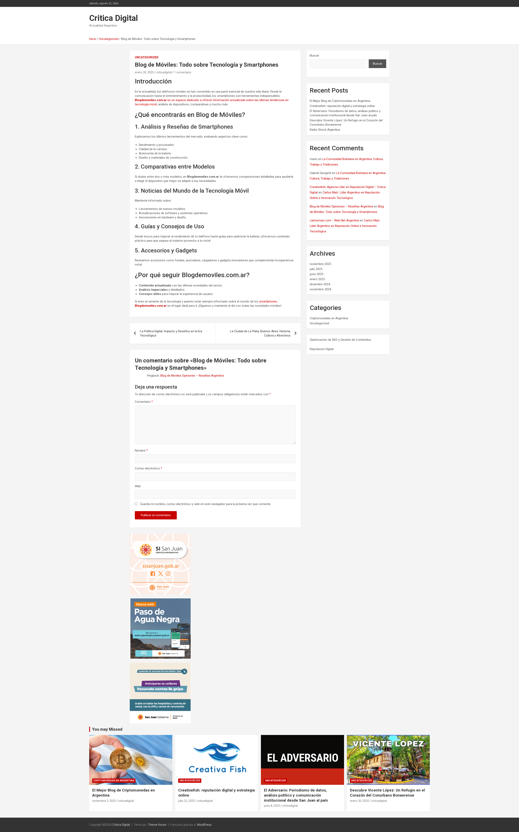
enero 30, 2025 (144, 72)
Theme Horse (157, 825)
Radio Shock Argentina (325, 129)
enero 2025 (317, 279)
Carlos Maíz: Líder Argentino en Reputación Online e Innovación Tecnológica (345, 226)
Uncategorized (147, 57)
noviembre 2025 (320, 264)
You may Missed (107, 729)
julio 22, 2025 (186, 800)
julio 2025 (316, 269)
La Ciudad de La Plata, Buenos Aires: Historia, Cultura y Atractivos (260, 333)
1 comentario (182, 72)
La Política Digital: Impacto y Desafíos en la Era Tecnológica (171, 333)
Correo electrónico (148, 468)
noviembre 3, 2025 (104, 800)
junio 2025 (316, 274)
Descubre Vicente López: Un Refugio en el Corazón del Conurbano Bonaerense (387, 793)
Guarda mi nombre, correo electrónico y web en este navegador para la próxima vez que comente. (205, 504)
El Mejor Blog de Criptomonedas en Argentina (340, 101)
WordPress (204, 825)
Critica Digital (113, 18)
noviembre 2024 (320, 289)
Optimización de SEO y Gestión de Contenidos (340, 340)
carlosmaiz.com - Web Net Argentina (334, 220)
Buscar (314, 55)
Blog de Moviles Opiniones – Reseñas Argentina (192, 375)
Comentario (144, 402)
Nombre (141, 450)
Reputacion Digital (321, 349)
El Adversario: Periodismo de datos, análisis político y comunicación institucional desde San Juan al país (296, 795)
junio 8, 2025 (272, 805)
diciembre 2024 (320, 284)
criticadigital (164, 72)
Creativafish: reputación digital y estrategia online (342, 106)
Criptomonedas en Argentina (329, 318)
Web (138, 486)
